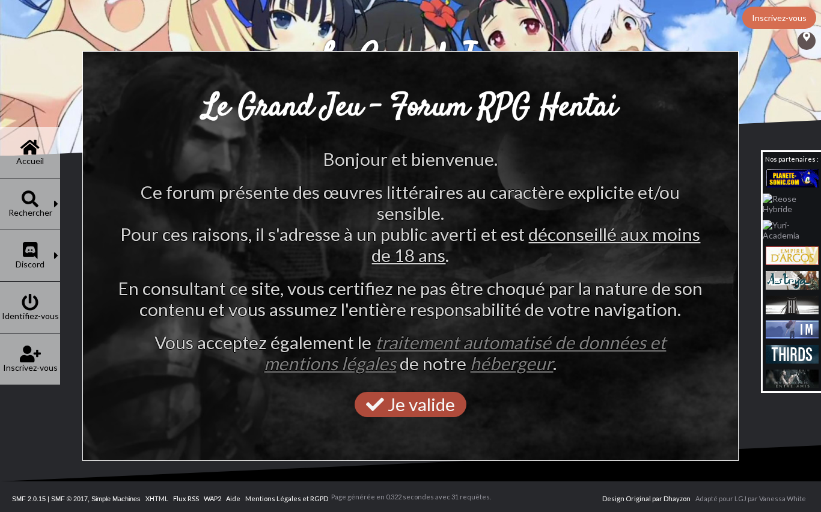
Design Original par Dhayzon (646, 498)
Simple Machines (116, 498)
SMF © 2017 (69, 498)
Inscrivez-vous (779, 18)
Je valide (419, 404)
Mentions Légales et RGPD (286, 498)
